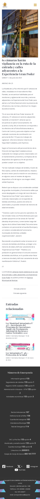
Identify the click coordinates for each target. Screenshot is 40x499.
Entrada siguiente (19, 293)
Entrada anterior (20, 289)
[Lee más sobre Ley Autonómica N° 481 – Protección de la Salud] (20, 346)
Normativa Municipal (17, 336)
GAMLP (4, 78)
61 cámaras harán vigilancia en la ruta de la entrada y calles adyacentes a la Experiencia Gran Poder (20, 275)
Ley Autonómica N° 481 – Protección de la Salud (17, 354)
